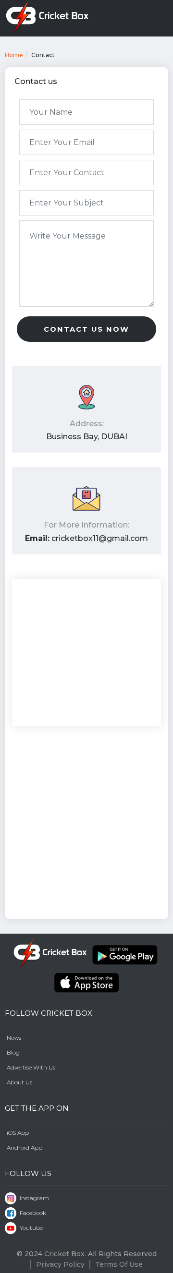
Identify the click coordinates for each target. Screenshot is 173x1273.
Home (14, 55)
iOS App (18, 1132)
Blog (13, 1052)
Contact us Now (86, 329)
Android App (24, 1147)
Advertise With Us (31, 1067)
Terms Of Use (119, 1264)
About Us (19, 1082)
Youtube (30, 1227)
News (14, 1037)
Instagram (33, 1197)
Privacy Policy (60, 1264)
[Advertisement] (86, 823)
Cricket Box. (65, 1253)
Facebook (32, 1212)
